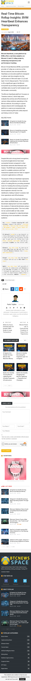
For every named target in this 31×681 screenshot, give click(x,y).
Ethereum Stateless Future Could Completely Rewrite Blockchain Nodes (19, 510)
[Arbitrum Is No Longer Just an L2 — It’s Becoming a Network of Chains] (5, 542)
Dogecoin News (5, 661)
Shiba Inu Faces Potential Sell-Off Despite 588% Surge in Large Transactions (8, 328)
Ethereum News (5, 643)
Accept (22, 679)
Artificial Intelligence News (7, 650)
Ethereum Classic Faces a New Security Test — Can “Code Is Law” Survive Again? (19, 521)
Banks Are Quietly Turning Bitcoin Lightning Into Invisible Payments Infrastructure (19, 141)
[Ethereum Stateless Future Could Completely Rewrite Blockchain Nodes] (5, 511)
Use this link (13, 247)
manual (24, 274)
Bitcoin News (5, 29)
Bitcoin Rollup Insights (9, 280)
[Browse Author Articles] (15, 298)
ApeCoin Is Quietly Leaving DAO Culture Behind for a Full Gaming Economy (19, 531)
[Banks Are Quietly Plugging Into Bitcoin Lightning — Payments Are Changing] (22, 367)
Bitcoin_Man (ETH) (12, 229)
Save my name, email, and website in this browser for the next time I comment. (15, 437)
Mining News (4, 654)
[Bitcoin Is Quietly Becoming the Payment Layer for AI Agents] (5, 132)
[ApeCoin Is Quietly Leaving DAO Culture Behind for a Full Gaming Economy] (5, 531)
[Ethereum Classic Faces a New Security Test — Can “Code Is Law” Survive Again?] (5, 521)
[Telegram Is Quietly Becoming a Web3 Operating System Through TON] (5, 501)
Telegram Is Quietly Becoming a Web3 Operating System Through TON (19, 500)
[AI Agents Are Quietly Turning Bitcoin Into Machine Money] (5, 123)
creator (7, 222)
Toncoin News (4, 647)
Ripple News (4, 668)
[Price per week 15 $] (15, 151)
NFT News (3, 665)
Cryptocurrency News (6, 640)
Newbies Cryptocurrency (7, 657)
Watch (7, 571)
